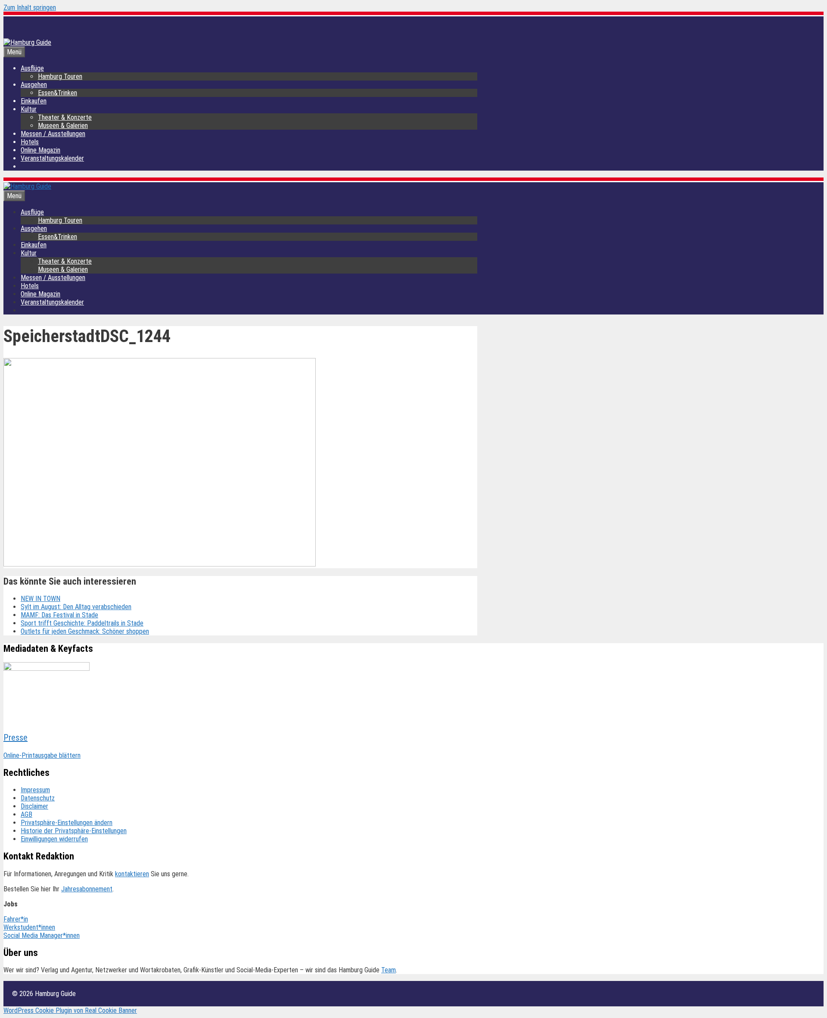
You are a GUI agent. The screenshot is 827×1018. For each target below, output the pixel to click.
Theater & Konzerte (65, 117)
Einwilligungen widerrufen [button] (54, 839)
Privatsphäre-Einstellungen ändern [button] (66, 823)
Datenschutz (38, 798)
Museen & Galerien (63, 125)
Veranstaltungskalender (52, 158)
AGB (26, 814)
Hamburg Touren (60, 76)
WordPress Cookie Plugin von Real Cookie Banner (70, 1010)
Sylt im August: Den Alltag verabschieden (76, 607)
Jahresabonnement (86, 889)
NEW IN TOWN (40, 599)
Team (388, 970)
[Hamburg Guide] (27, 186)
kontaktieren (132, 874)
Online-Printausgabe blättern (42, 755)
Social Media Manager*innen (41, 935)
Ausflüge (32, 68)
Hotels (30, 142)
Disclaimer (34, 806)
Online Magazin (40, 150)
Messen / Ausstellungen (53, 134)
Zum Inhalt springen (29, 7)
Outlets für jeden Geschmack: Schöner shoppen (85, 631)
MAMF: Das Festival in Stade (59, 615)
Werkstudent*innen (29, 927)
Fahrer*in (15, 919)
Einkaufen (34, 101)
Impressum (35, 790)
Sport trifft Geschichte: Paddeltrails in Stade (82, 623)
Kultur (29, 109)
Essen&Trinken (57, 93)
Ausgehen (34, 85)
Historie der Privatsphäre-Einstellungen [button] (74, 831)
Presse (15, 737)
